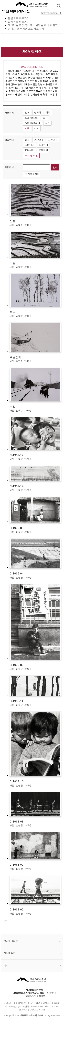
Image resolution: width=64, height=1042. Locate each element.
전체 (27, 112)
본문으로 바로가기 (19, 18)
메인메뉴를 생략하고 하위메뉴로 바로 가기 (33, 25)
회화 (48, 112)
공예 (47, 123)
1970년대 (43, 150)
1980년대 (29, 150)
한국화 (37, 112)
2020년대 (38, 139)
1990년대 (43, 145)
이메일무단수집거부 (35, 996)
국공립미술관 (11, 941)
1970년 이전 (31, 155)
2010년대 (52, 139)
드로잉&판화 (31, 118)
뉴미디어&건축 (33, 123)
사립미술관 (9, 953)
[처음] (3, 921)
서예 (36, 128)
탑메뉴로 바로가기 (19, 21)
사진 (27, 128)
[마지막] (8, 921)
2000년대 (29, 145)
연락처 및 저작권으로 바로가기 (26, 28)
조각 (45, 118)
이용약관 (51, 993)
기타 (6, 965)
